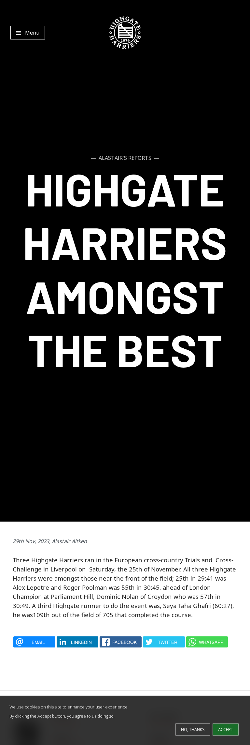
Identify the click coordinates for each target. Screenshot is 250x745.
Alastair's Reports (125, 157)
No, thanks (193, 729)
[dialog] (125, 720)
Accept (225, 729)
